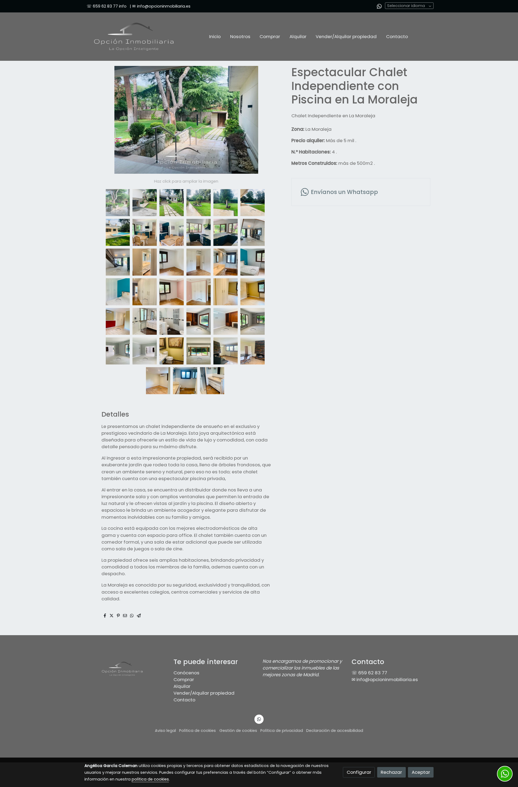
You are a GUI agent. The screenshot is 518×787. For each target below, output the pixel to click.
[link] (134, 36)
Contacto (184, 699)
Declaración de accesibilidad (334, 730)
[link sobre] (125, 669)
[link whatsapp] (379, 6)
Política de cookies (197, 730)
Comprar (183, 679)
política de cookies (150, 779)
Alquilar (181, 686)
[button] (274, 120)
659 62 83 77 (105, 6)
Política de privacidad (281, 730)
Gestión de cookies (238, 730)
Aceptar (421, 772)
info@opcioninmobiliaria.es (163, 6)
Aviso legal (165, 730)
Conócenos (186, 672)
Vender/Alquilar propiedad (203, 693)
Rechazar (391, 772)
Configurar (359, 772)
